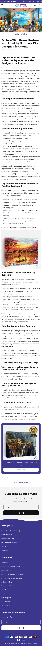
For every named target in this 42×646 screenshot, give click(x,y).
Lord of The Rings (8, 539)
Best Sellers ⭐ (6, 535)
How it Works (6, 570)
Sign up (21, 513)
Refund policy (6, 598)
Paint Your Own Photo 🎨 (10, 531)
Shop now (21, 470)
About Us (4, 550)
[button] (2, 5)
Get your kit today (20, 356)
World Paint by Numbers (18, 643)
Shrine (35, 643)
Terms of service (7, 594)
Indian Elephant (9, 210)
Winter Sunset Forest (11, 218)
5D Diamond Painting (9, 543)
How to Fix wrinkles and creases (13, 574)
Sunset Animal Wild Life (12, 200)
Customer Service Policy (10, 566)
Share (6, 477)
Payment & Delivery (9, 586)
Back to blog (22, 483)
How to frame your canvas (11, 578)
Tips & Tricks (6, 590)
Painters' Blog (21, 34)
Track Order (6, 606)
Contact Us (5, 602)
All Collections (6, 547)
